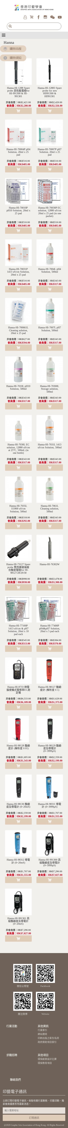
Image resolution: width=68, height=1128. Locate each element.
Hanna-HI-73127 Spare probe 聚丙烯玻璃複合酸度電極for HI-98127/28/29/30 (18, 568)
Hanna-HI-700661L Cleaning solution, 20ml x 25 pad (18, 330)
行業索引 (42, 1030)
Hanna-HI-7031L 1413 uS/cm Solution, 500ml (50, 446)
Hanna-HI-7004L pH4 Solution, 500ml (49, 270)
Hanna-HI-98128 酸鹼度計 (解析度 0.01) (18, 747)
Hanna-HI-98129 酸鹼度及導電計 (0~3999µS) (49, 748)
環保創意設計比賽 (47, 1059)
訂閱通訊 (34, 1117)
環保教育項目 (45, 1063)
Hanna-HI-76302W (49, 564)
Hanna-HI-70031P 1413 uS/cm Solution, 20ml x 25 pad (18, 272)
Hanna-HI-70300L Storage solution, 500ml (49, 389)
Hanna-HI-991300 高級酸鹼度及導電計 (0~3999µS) (50, 862)
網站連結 (42, 1034)
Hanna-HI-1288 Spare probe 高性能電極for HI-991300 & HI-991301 (18, 92)
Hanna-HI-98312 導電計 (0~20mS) (18, 861)
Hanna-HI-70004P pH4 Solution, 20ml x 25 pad (18, 152)
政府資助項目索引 (47, 1042)
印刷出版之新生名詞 (48, 1038)
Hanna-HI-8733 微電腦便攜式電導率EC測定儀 (18, 690)
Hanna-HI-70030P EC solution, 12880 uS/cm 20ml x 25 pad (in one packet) (49, 211)
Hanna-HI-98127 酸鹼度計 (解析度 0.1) (49, 688)
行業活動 (11, 1026)
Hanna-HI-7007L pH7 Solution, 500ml (49, 329)
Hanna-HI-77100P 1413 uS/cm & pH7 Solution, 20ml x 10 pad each (18, 629)
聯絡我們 (15, 1079)
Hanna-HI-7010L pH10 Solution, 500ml (18, 387)
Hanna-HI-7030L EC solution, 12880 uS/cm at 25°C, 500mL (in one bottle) (18, 448)
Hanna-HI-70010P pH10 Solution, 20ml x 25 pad (18, 210)
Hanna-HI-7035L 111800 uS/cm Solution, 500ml (18, 509)
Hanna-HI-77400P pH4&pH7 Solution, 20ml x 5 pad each (49, 628)
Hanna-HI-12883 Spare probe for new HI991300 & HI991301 (50, 92)
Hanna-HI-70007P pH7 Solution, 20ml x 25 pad (49, 152)
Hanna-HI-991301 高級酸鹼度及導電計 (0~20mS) (18, 921)
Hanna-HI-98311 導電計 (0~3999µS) (49, 805)
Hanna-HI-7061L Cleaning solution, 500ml (49, 509)
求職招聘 (11, 1055)
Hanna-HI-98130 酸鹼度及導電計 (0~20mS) (18, 805)
